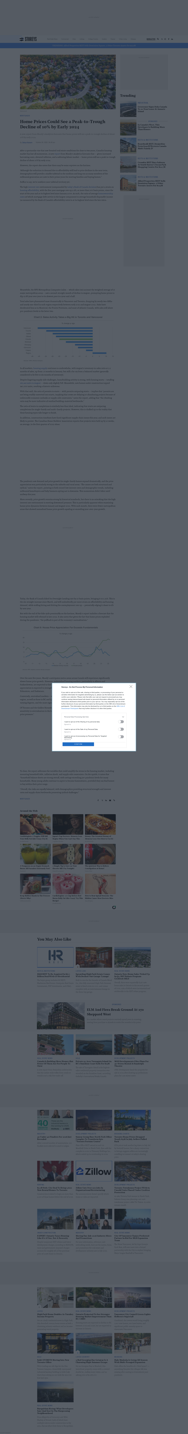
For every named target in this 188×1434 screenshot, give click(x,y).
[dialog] (94, 717)
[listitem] (94, 717)
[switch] (121, 721)
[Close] (132, 687)
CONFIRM (78, 744)
